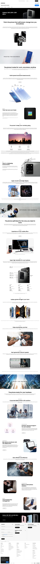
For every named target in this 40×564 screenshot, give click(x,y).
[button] (35, 3)
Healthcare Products (18, 555)
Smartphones (2, 544)
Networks (17, 556)
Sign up (25, 545)
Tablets (1, 545)
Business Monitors (2, 551)
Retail (17, 545)
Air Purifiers (2, 553)
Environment (34, 544)
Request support (30, 527)
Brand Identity (34, 553)
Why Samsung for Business (27, 544)
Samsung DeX (10, 545)
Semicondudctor (18, 554)
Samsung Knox (10, 544)
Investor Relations (34, 555)
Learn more (4, 508)
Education (17, 544)
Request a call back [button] (17, 527)
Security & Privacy (34, 545)
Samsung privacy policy (5, 534)
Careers (33, 554)
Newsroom (34, 556)
